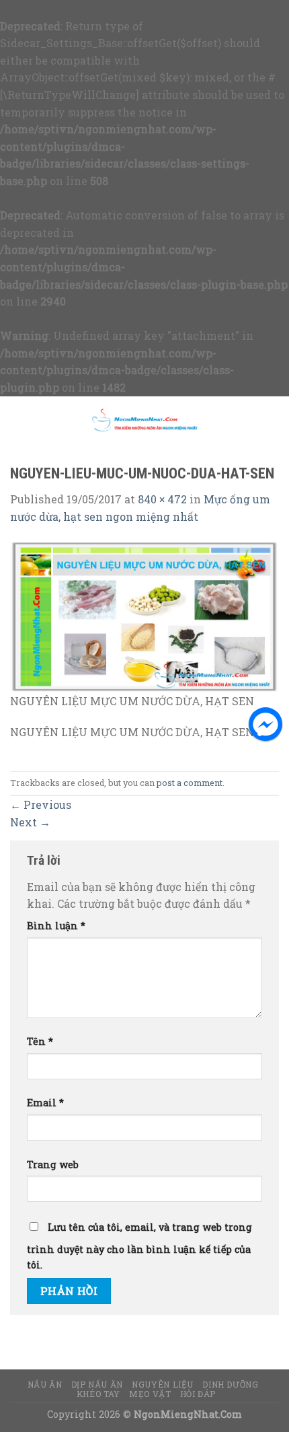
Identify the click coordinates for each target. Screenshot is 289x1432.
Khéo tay (98, 1393)
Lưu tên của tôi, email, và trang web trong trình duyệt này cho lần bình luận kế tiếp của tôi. (139, 1246)
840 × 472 (162, 499)
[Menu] (18, 419)
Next (30, 822)
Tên (40, 1041)
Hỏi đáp (198, 1393)
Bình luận (56, 925)
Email (45, 1102)
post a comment (189, 782)
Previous (40, 804)
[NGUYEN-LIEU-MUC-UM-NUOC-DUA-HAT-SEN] (144, 615)
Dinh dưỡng (230, 1384)
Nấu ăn (45, 1384)
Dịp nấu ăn (97, 1384)
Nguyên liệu (163, 1384)
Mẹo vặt (150, 1393)
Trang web (53, 1164)
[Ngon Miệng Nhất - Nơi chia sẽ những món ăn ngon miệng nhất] (144, 419)
